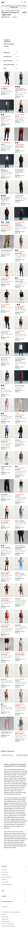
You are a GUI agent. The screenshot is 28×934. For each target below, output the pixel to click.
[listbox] (15, 17)
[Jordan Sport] (7, 644)
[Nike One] (7, 106)
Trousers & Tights (15, 10)
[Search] (22, 2)
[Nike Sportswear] (7, 187)
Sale (2, 10)
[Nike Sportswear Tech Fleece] (7, 458)
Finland (5, 906)
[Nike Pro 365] (7, 270)
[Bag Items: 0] (25, 2)
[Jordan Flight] (7, 486)
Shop (17, 7)
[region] (14, 64)
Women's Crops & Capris (7, 755)
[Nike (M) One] (7, 431)
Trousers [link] (6, 46)
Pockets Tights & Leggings (21, 755)
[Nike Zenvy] (7, 405)
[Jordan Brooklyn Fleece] (7, 242)
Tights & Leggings (9, 44)
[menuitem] (4, 914)
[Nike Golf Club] (7, 512)
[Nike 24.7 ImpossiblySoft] (7, 161)
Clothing (7, 10)
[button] (11, 52)
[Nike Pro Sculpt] (7, 564)
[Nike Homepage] (4, 2)
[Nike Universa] (7, 616)
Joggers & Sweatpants (7, 40)
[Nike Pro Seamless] (7, 537)
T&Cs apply (12, 7)
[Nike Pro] (7, 78)
